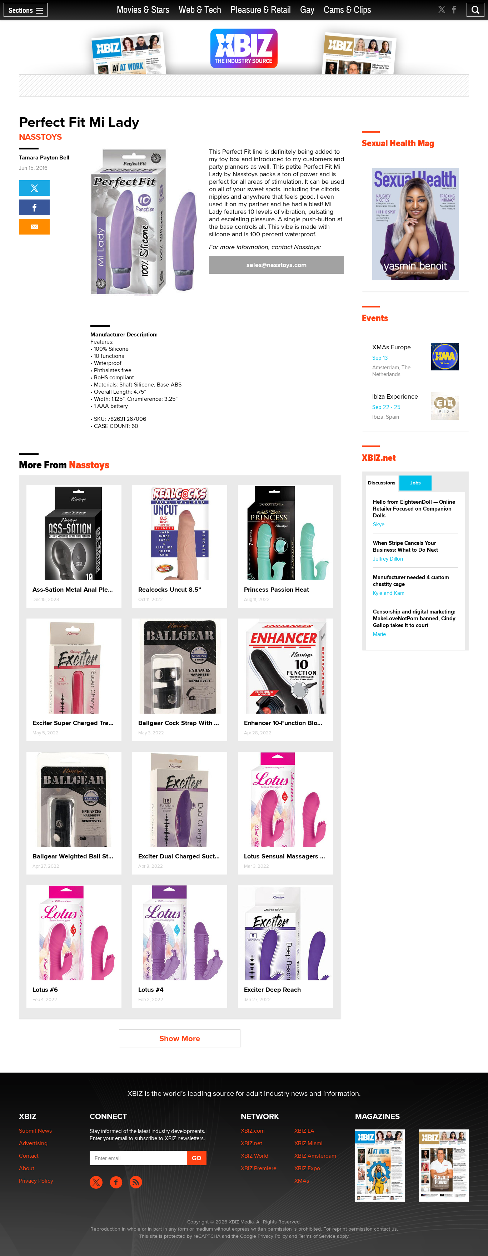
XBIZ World (254, 1156)
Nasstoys (40, 136)
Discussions (381, 482)
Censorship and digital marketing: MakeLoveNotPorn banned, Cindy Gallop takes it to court (414, 618)
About (26, 1168)
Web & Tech (200, 10)
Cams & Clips (347, 10)
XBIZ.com (253, 1131)
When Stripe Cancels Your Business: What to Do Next (405, 546)
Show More (179, 1038)
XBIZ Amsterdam (315, 1156)
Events (375, 318)
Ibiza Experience (395, 396)
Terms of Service (317, 1236)
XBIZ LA (304, 1131)
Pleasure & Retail (260, 10)
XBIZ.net (379, 458)
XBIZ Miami (308, 1143)
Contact (29, 1156)
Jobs (415, 482)
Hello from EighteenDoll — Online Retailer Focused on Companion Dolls (414, 508)
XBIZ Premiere (259, 1168)
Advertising (33, 1143)
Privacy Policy (36, 1181)
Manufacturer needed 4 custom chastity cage (411, 580)
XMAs (301, 1181)
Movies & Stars (143, 10)
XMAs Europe (391, 347)
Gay (307, 10)
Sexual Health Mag (398, 143)
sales (277, 265)
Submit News (35, 1131)
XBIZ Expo (307, 1168)
